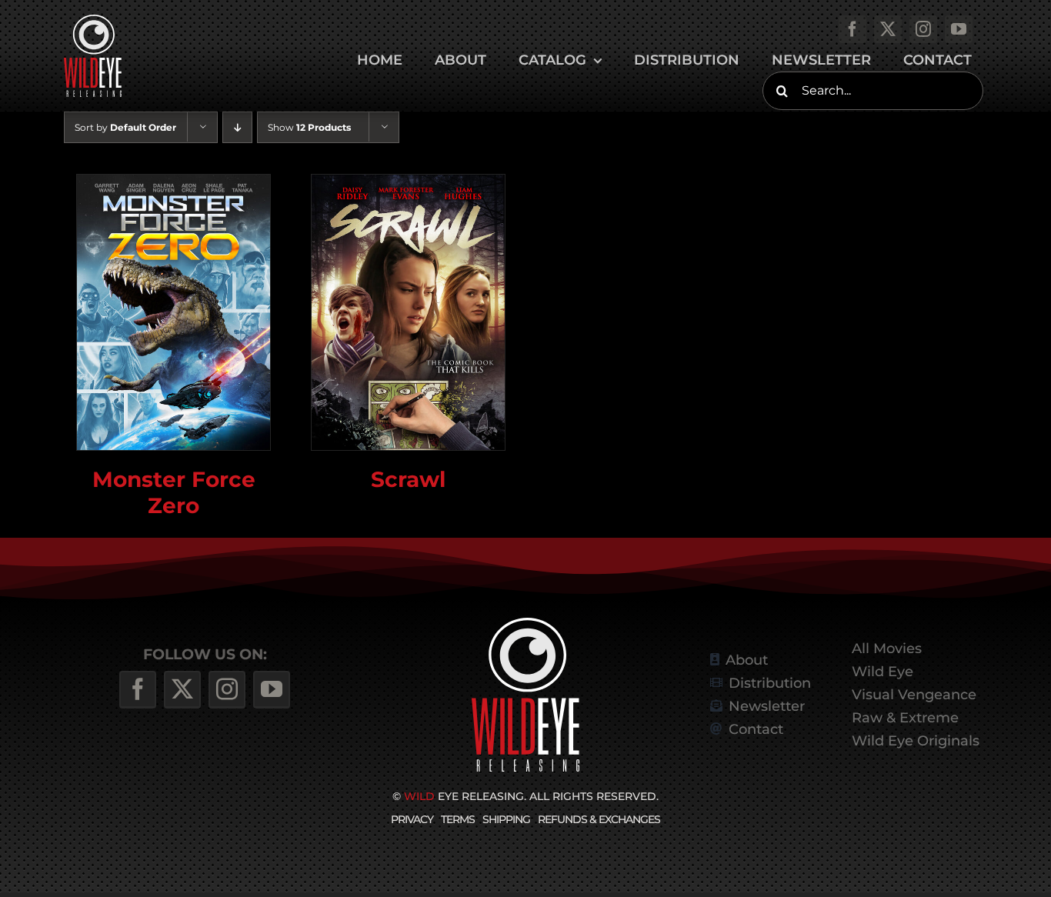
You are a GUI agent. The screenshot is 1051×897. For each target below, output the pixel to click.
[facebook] (852, 29)
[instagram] (923, 29)
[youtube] (959, 29)
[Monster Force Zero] (173, 312)
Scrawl (408, 478)
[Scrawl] (408, 312)
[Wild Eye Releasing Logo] (93, 20)
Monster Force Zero (173, 492)
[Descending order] (237, 127)
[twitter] (888, 29)
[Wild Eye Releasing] (525, 623)
